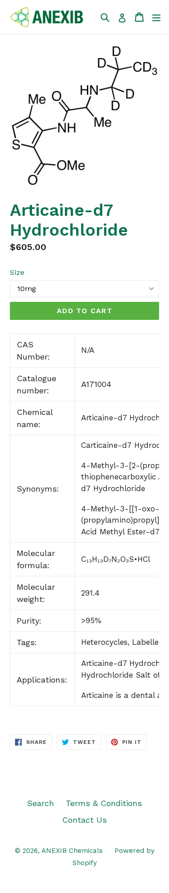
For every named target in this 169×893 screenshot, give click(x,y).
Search (40, 803)
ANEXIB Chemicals (72, 851)
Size (17, 272)
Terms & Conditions (104, 803)
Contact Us (84, 820)
